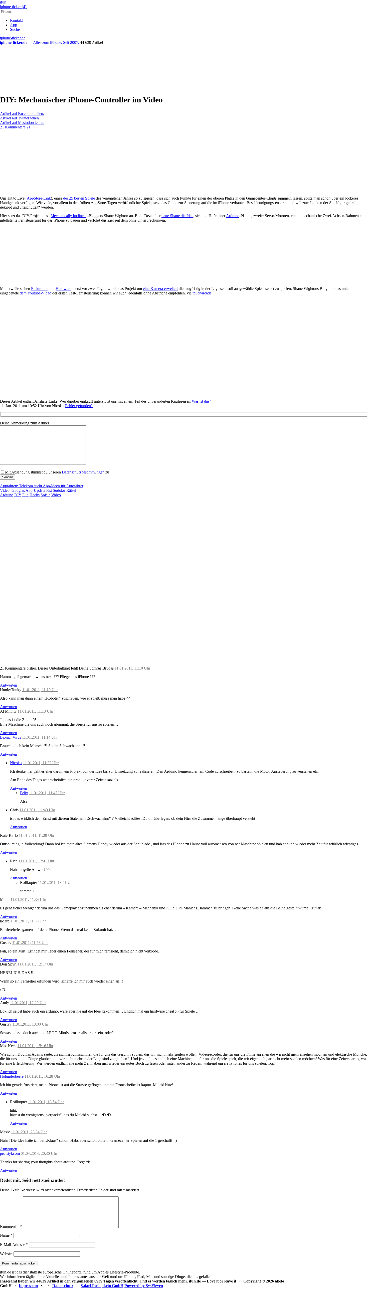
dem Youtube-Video (35, 293)
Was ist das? (201, 401)
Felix (24, 793)
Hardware (63, 288)
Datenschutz (62, 1285)
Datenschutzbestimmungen (83, 472)
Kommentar (11, 1226)
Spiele (45, 495)
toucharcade (202, 293)
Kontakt (16, 20)
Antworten (8, 685)
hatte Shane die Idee (177, 216)
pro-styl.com (10, 1153)
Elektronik (39, 288)
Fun (25, 495)
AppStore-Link (39, 198)
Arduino (232, 216)
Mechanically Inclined (68, 216)
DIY (17, 495)
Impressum (28, 1285)
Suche (15, 29)
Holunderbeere (12, 1076)
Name (6, 1235)
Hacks (35, 495)
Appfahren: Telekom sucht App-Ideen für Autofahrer (41, 486)
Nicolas (16, 763)
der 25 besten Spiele (79, 198)
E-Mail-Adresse (14, 1244)
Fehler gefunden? (79, 406)
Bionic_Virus (10, 737)
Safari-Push (91, 1285)
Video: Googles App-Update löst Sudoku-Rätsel (38, 490)
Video (56, 495)
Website (6, 1254)
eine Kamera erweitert (160, 288)
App (13, 25)
